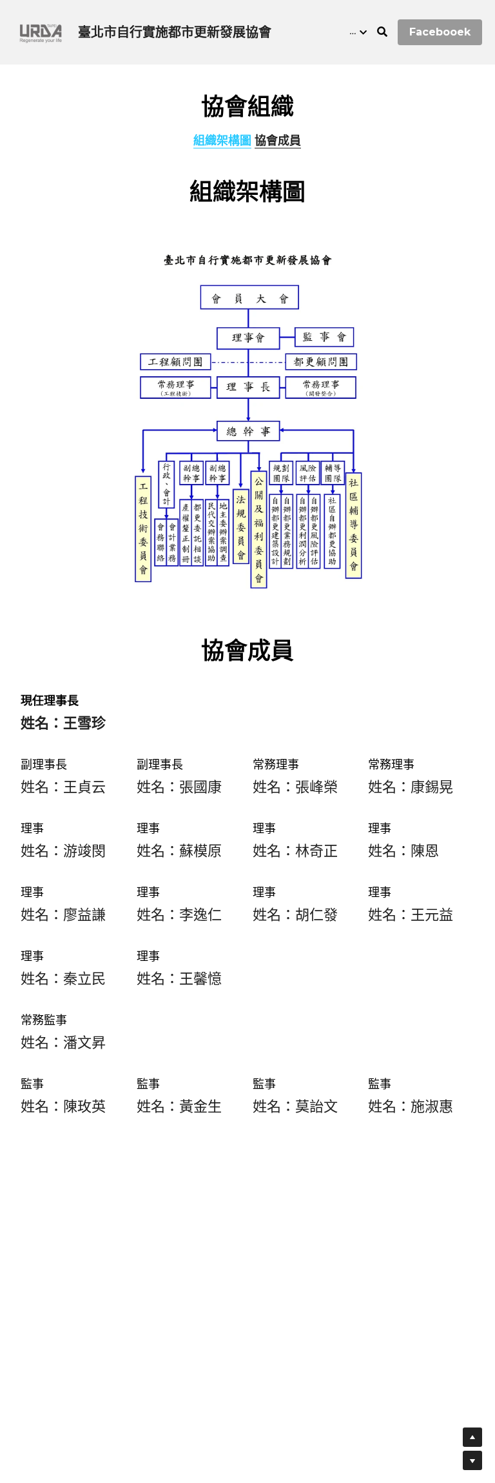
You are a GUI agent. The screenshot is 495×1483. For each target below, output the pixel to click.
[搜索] (382, 31)
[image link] (40, 31)
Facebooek (440, 32)
